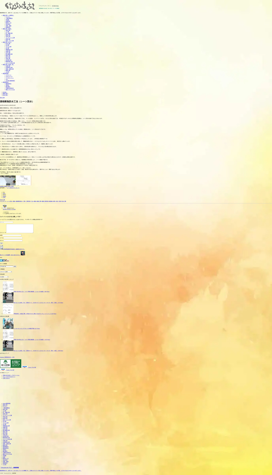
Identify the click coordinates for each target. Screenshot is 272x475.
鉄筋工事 (8, 34)
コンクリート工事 (10, 37)
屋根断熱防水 (19, 201)
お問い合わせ (6, 378)
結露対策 (8, 21)
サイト (1, 240)
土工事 (7, 31)
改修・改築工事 (10, 69)
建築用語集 (5, 73)
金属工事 (8, 51)
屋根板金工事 (9, 49)
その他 (7, 72)
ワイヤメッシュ (10, 78)
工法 (32, 201)
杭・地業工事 (9, 33)
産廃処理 (8, 27)
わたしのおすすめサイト (9, 376)
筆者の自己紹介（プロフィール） (11, 375)
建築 (35, 201)
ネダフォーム (9, 76)
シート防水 (9, 201)
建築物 (50, 201)
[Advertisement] (12, 391)
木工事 (7, 48)
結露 (4, 457)
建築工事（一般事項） (8, 15)
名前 (1, 235)
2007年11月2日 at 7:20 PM (9, 209)
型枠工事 (8, 36)
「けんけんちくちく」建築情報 (9, 467)
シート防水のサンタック (13, 187)
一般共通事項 (9, 18)
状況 (57, 201)
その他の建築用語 (10, 80)
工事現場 (28, 201)
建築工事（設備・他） (8, 64)
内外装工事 (8, 60)
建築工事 (39, 201)
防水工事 (8, 43)
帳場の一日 (8, 22)
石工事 (7, 45)
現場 (60, 201)
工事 (24, 201)
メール (1, 237)
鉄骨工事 (8, 39)
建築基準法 (8, 83)
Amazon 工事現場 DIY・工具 (7, 357)
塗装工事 (8, 58)
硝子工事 (8, 57)
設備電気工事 (9, 67)
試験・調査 (8, 25)
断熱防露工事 (9, 61)
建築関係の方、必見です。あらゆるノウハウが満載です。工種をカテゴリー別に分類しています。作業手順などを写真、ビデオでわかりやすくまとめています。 (41, 470)
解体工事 (8, 70)
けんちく (8, 16)
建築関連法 (5, 82)
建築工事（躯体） (7, 28)
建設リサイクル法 (10, 89)
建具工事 (8, 55)
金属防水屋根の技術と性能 (7, 186)
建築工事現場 (45, 201)
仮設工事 (8, 30)
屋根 (14, 201)
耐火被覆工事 (9, 54)
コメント (3, 232)
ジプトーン (8, 75)
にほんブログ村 (32, 367)
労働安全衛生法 (10, 88)
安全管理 (8, 24)
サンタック (3, 201)
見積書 (7, 19)
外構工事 (8, 66)
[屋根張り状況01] (8, 185)
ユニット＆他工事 (10, 63)
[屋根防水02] (23, 185)
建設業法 (8, 86)
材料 (54, 201)
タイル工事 (8, 46)
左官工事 (8, 52)
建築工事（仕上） (7, 42)
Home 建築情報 (6, 403)
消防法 (7, 85)
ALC (7, 79)
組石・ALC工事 (10, 40)
